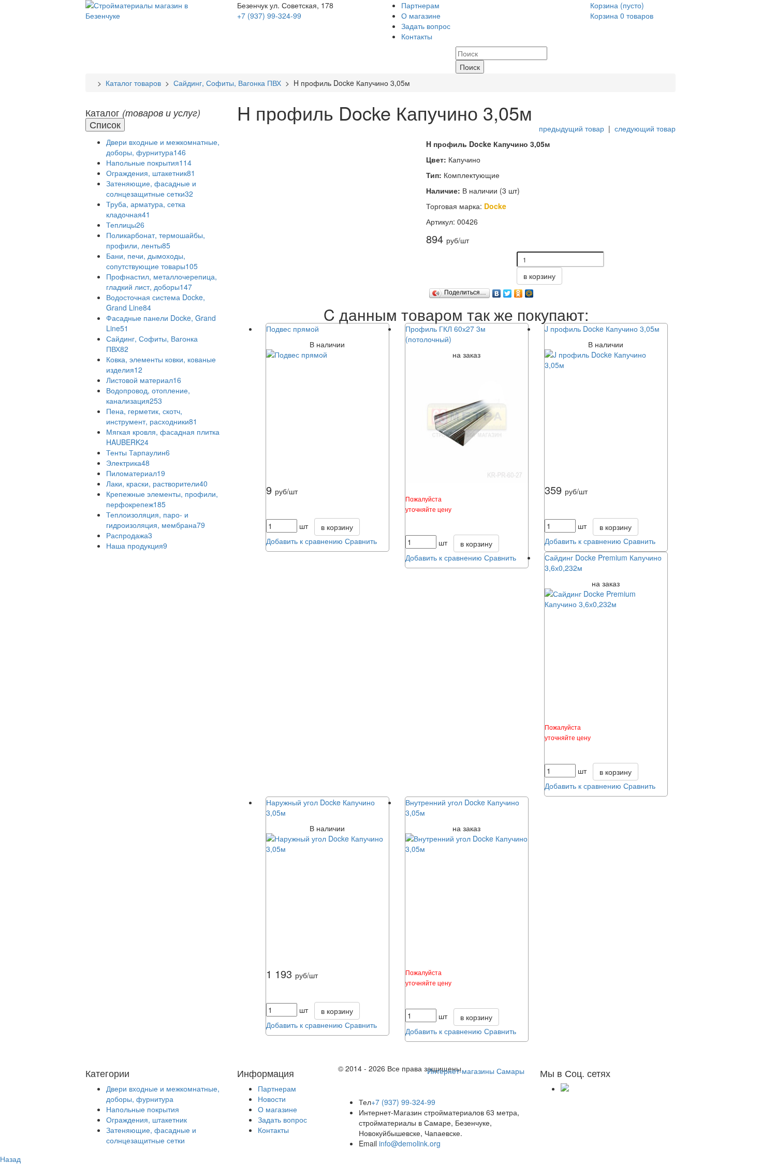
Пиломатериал (135, 473)
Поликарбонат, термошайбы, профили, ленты (155, 240)
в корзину (539, 276)
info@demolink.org (410, 1143)
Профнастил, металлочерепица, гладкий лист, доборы (161, 281)
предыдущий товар (571, 128)
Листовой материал (143, 380)
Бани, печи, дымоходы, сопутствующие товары (152, 261)
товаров (621, 15)
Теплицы (125, 224)
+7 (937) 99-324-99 (269, 15)
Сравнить (361, 541)
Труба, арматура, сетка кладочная (145, 209)
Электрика (128, 463)
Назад (10, 1159)
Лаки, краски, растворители (157, 483)
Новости (272, 1099)
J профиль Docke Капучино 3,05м (602, 328)
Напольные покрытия (149, 162)
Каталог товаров (133, 83)
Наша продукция (136, 545)
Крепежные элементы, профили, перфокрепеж (162, 499)
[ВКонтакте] (496, 291)
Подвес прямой (292, 328)
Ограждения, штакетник (150, 173)
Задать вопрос (425, 26)
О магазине (421, 15)
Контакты (416, 36)
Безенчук (253, 5)
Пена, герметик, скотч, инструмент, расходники (151, 416)
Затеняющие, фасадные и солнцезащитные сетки (151, 188)
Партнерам (420, 5)
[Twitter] (507, 291)
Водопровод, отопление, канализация (148, 395)
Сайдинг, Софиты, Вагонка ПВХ (227, 83)
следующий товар (645, 128)
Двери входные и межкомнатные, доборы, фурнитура (162, 147)
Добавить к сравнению (304, 541)
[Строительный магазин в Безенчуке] (153, 9)
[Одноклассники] (518, 291)
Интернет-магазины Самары (475, 1071)
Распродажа (129, 535)
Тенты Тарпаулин (138, 452)
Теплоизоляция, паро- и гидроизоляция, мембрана (155, 519)
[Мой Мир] (529, 291)
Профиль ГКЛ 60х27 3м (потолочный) (445, 333)
